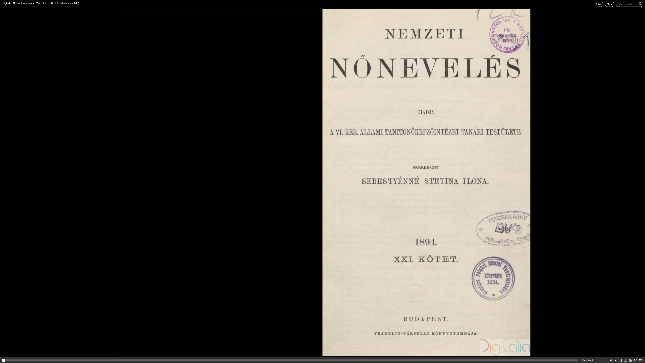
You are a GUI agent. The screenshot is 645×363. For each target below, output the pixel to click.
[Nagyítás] (640, 360)
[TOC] (600, 360)
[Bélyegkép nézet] (630, 360)
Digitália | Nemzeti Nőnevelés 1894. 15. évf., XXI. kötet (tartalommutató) (41, 3)
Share (609, 4)
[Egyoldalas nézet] (620, 360)
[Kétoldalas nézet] (625, 360)
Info (599, 4)
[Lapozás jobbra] (615, 360)
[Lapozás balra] (610, 360)
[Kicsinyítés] (635, 360)
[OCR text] (605, 360)
